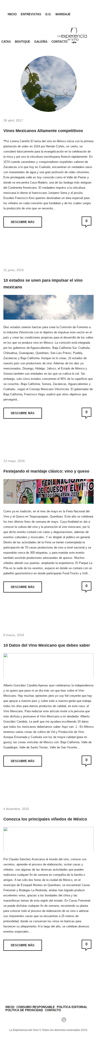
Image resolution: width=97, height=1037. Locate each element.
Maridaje (63, 14)
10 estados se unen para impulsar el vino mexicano (43, 283)
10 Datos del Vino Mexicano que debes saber (46, 645)
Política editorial (72, 1007)
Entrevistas (31, 14)
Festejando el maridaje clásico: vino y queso (46, 471)
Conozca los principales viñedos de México (45, 819)
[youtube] (63, 1019)
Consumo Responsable (35, 1007)
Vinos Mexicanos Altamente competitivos (43, 130)
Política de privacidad (24, 1010)
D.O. (48, 14)
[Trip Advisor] (48, 1019)
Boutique (22, 41)
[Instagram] (56, 1019)
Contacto (59, 41)
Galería (40, 41)
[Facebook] (33, 1019)
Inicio (12, 14)
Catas (6, 41)
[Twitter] (40, 1019)
